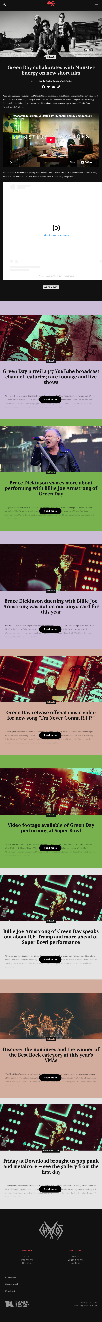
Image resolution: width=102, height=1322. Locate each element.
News (51, 57)
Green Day (51, 287)
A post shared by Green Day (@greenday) (56, 276)
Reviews (26, 1263)
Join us (75, 1256)
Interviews (27, 1260)
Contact (75, 1263)
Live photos (51, 1150)
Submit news (75, 1260)
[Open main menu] (97, 4)
